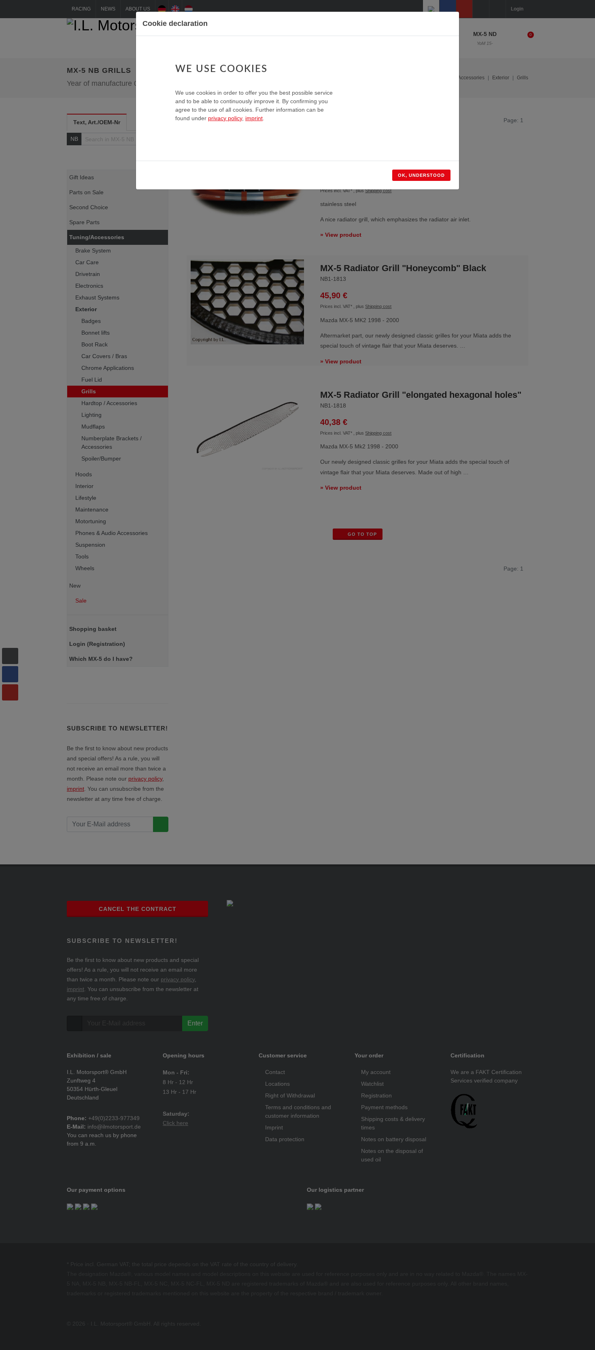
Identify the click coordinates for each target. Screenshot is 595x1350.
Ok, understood (421, 175)
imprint (254, 118)
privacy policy (225, 118)
